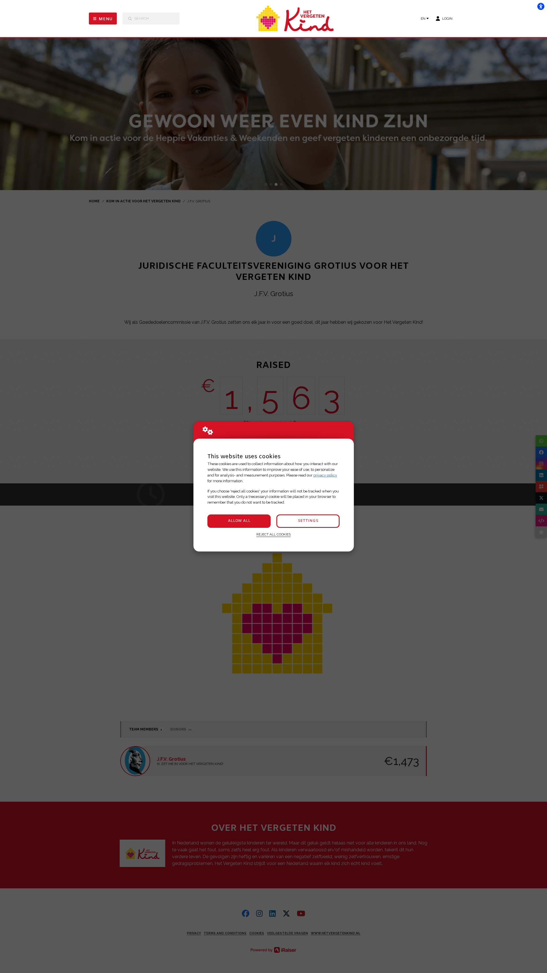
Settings (308, 520)
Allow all (239, 520)
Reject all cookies (273, 534)
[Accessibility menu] (540, 6)
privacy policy (325, 475)
